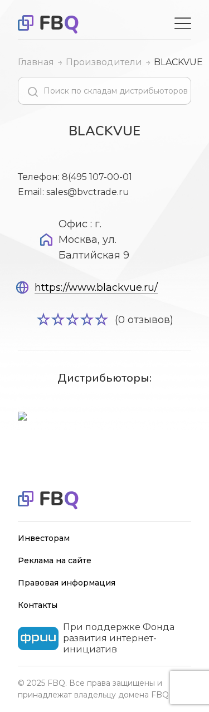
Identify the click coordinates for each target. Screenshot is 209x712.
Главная (36, 62)
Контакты (37, 605)
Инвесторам (44, 538)
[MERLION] (104, 417)
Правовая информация (66, 583)
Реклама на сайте (54, 560)
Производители (104, 62)
